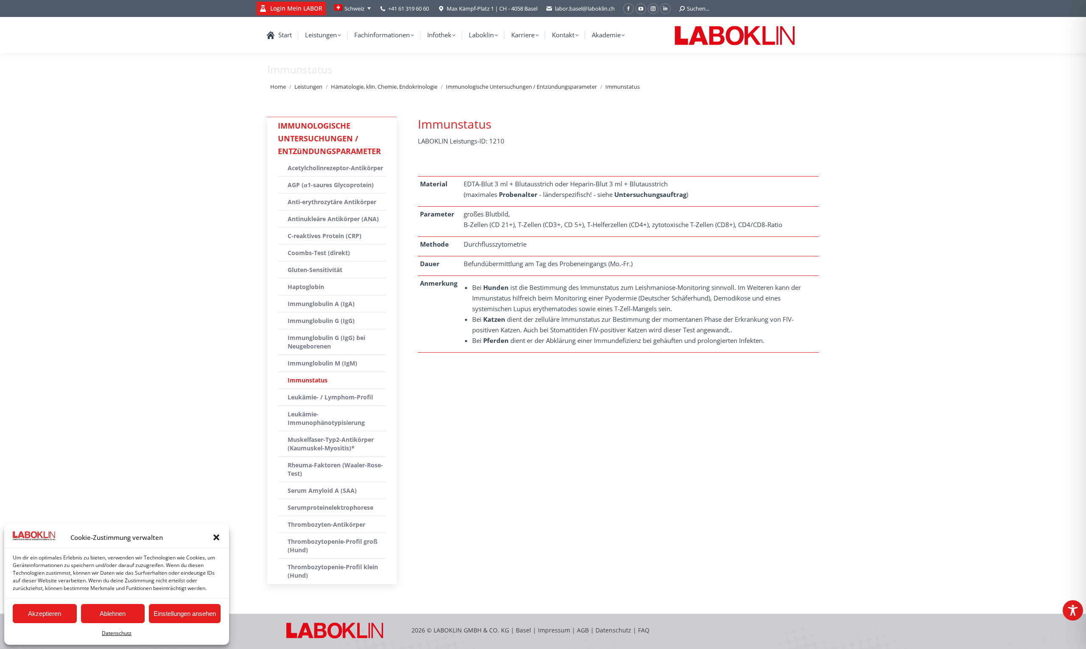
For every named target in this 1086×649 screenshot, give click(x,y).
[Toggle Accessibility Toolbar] (1073, 610)
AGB (584, 630)
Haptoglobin (306, 287)
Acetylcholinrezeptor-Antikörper (335, 168)
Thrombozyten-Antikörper (326, 524)
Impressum (554, 630)
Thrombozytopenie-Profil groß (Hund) (333, 545)
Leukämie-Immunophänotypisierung (326, 418)
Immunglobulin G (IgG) (321, 321)
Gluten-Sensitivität (315, 270)
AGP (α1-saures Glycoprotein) (331, 185)
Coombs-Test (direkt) (319, 253)
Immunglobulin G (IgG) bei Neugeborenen (326, 342)
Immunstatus (307, 380)
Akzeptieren (44, 613)
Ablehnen (113, 613)
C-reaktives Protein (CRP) (324, 236)
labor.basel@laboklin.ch (585, 8)
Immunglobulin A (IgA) (321, 304)
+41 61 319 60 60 (408, 8)
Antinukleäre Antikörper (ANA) (333, 219)
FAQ (643, 630)
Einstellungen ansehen (185, 613)
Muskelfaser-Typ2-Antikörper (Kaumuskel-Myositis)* (331, 443)
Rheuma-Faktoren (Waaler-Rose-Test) (335, 469)
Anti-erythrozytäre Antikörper (332, 202)
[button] (216, 537)
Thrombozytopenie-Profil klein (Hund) (333, 571)
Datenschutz (117, 633)
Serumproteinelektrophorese (330, 507)
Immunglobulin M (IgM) (322, 363)
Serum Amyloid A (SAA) (322, 490)
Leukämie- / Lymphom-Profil (330, 397)
